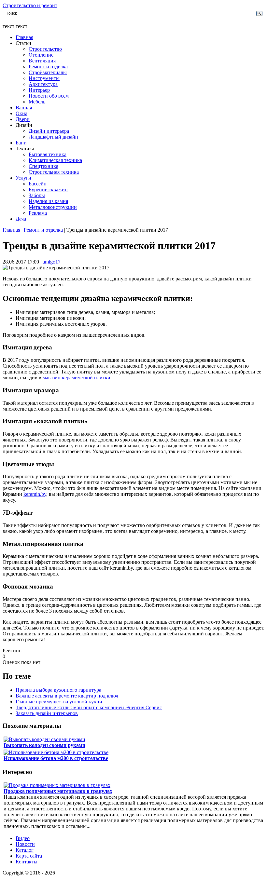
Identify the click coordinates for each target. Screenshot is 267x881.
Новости (25, 844)
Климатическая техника (55, 160)
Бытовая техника (47, 154)
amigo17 (52, 261)
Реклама (38, 213)
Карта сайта (29, 856)
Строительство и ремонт (30, 5)
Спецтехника (43, 166)
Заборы (37, 195)
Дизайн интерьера (49, 131)
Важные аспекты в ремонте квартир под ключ (67, 695)
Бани (21, 142)
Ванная (24, 107)
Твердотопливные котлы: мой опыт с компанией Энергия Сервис (89, 707)
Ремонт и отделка (48, 66)
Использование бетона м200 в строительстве (56, 758)
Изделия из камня (48, 201)
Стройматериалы (48, 72)
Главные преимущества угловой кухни (59, 701)
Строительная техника (54, 172)
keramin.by (34, 494)
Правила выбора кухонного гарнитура (58, 690)
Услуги (23, 178)
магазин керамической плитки (76, 377)
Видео (23, 838)
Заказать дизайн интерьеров (47, 713)
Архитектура (43, 84)
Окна (21, 113)
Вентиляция (42, 60)
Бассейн (38, 183)
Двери (23, 119)
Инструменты (44, 78)
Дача (21, 219)
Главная (24, 37)
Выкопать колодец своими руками (44, 745)
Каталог (25, 850)
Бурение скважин (48, 189)
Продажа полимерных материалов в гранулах (58, 791)
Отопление (41, 55)
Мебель (37, 101)
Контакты (26, 861)
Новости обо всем (49, 96)
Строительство (45, 49)
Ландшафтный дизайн (53, 137)
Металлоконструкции (53, 207)
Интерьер (39, 90)
